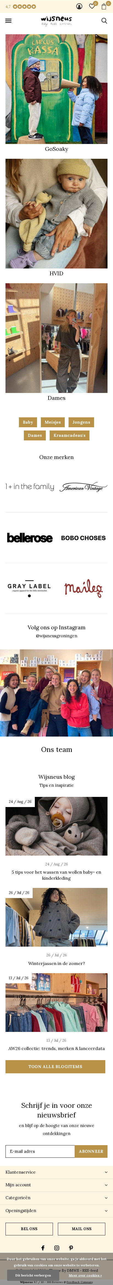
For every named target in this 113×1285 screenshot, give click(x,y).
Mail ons (81, 1229)
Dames (35, 435)
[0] (104, 6)
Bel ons (29, 1229)
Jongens (81, 422)
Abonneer (91, 1151)
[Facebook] (42, 1248)
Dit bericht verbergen (33, 1275)
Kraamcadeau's (69, 435)
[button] (8, 21)
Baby (28, 422)
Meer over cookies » (85, 1275)
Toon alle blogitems (55, 1066)
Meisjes (53, 422)
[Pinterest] (71, 1248)
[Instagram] (56, 1248)
